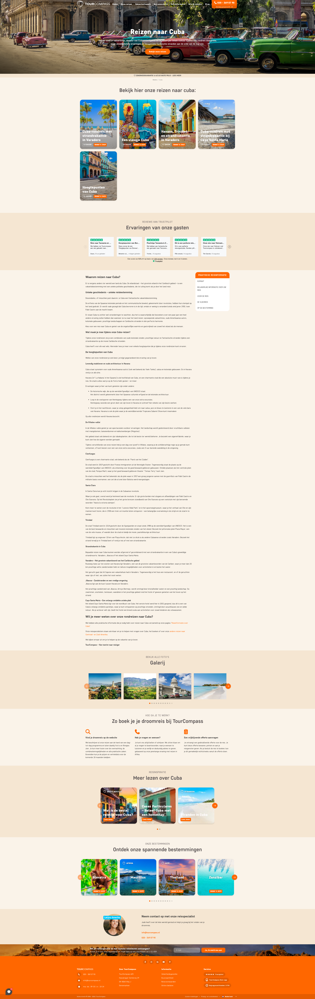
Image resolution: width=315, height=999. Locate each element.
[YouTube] (164, 962)
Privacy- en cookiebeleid (209, 996)
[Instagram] (151, 962)
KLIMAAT (200, 281)
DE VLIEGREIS (202, 302)
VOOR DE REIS (202, 296)
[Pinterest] (170, 962)
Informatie (166, 969)
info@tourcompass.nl (151, 932)
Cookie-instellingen (191, 996)
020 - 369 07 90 (225, 2)
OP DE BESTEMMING (205, 308)
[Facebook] (145, 962)
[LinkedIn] (157, 962)
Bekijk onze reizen (157, 51)
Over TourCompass (127, 969)
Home (115, 4)
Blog (207, 4)
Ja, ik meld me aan (213, 950)
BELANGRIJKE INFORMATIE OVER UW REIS (211, 288)
